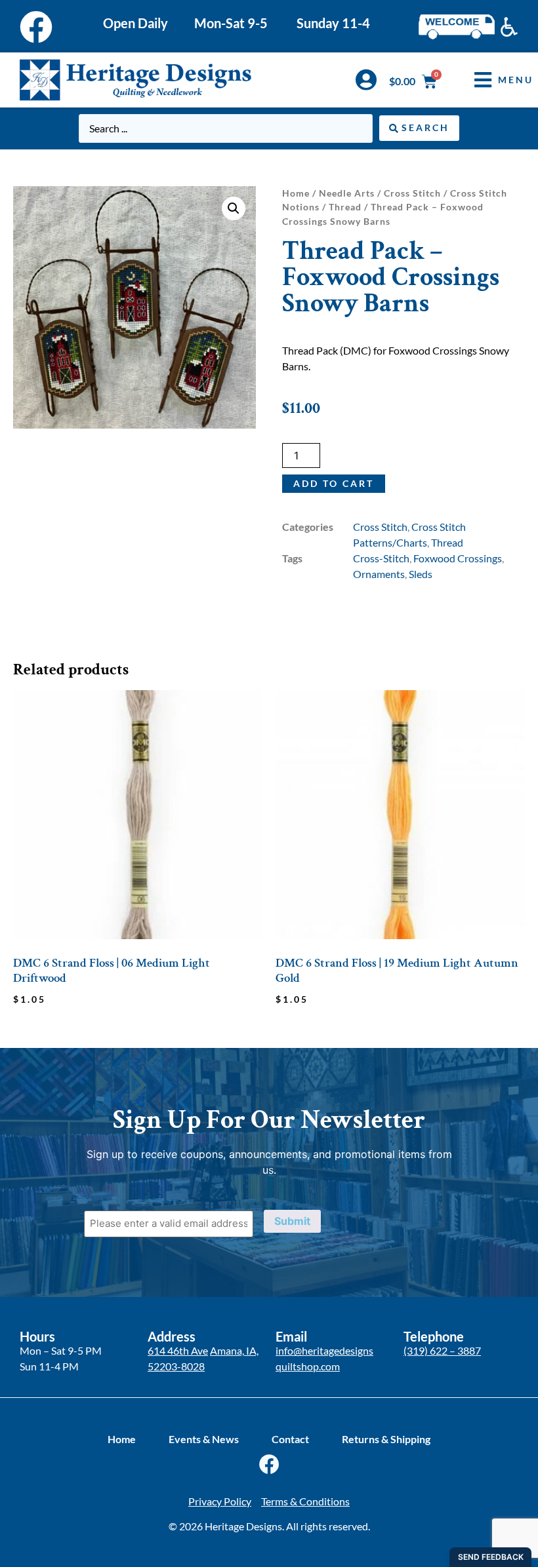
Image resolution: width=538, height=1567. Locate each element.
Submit (292, 1221)
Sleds (420, 574)
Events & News (204, 1439)
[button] (494, 79)
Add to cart (333, 483)
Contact (290, 1439)
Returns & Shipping (386, 1439)
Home (296, 193)
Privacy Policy (219, 1501)
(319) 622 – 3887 (442, 1350)
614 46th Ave (178, 1350)
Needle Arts (347, 193)
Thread (345, 206)
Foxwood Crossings (457, 558)
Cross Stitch (412, 193)
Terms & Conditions (305, 1501)
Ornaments (379, 574)
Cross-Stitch (381, 558)
